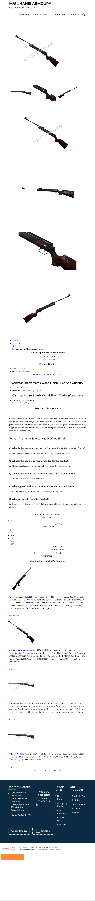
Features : (53, 603)
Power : (38, 606)
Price (14, 388)
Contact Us (73, 14)
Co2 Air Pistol (78, 804)
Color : (75, 703)
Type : (64, 653)
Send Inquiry (56, 374)
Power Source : (39, 608)
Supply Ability (18, 400)
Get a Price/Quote (47, 359)
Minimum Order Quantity (23, 390)
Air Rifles (76, 800)
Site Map (61, 824)
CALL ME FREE (54, 770)
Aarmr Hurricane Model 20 (20, 597)
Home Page (24, 14)
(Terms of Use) (53, 847)
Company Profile (41, 14)
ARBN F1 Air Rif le (16, 754)
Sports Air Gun (79, 796)
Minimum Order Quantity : (67, 597)
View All (75, 812)
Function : (20, 603)
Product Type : (18, 608)
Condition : (23, 606)
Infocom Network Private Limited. (49, 849)
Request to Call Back (42, 374)
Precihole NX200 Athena (20, 650)
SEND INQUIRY (41, 770)
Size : (33, 603)
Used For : (65, 606)
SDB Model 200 (16, 703)
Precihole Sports (76, 810)
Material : (32, 600)
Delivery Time (18, 403)
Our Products (58, 14)
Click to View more (20, 369)
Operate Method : (59, 656)
